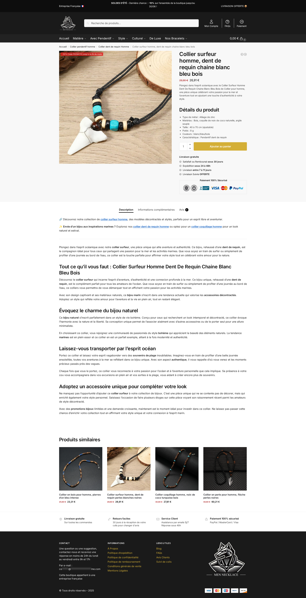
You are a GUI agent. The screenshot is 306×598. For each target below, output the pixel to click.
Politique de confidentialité (123, 557)
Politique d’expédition (120, 552)
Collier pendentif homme (82, 46)
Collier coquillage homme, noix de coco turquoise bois (175, 496)
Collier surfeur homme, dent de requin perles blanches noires (125, 496)
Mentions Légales (118, 570)
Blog (158, 548)
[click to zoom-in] (115, 107)
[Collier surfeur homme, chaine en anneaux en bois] (242, 54)
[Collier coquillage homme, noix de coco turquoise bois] (177, 469)
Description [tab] (126, 209)
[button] (190, 144)
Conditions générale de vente (124, 566)
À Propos (113, 548)
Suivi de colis (164, 561)
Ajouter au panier (220, 146)
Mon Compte (211, 26)
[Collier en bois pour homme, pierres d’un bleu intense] (80, 469)
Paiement (242, 26)
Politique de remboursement (124, 561)
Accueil (63, 46)
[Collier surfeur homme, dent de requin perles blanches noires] (129, 469)
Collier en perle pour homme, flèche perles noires (224, 496)
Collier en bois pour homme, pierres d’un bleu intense (80, 496)
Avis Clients (163, 557)
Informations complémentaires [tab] (156, 209)
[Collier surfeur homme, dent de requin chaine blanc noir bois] (245, 54)
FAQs (227, 26)
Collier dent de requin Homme (113, 46)
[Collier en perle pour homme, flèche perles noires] (225, 469)
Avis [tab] (183, 209)
